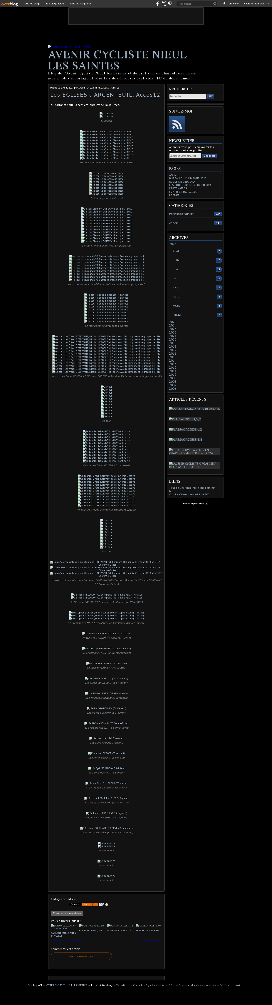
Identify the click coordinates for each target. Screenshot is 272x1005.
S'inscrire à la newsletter (67, 913)
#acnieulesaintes (181, 214)
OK (211, 96)
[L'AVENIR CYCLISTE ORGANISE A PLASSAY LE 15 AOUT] (195, 467)
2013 (173, 364)
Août (176, 251)
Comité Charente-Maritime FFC (189, 494)
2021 (173, 336)
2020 (173, 339)
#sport (174, 223)
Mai (175, 278)
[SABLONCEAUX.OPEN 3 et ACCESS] (195, 409)
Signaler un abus (155, 985)
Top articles (122, 985)
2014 (173, 360)
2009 (173, 378)
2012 (173, 367)
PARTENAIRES (178, 188)
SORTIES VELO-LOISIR (183, 191)
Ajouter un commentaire (81, 956)
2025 (173, 322)
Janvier (177, 314)
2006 (173, 388)
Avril (176, 287)
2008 (173, 381)
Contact (174, 195)
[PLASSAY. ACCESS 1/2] (186, 429)
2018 (173, 346)
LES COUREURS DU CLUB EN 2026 (190, 185)
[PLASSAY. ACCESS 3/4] (186, 440)
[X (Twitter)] (163, 3)
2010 (173, 374)
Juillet (177, 260)
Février (177, 305)
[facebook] (157, 3)
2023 (173, 329)
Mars (176, 296)
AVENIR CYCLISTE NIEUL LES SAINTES (117, 59)
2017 (173, 350)
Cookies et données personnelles (197, 985)
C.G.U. (171, 985)
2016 (173, 353)
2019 (173, 343)
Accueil (173, 175)
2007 (173, 385)
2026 (173, 244)
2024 (173, 325)
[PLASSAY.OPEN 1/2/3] (186, 419)
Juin (175, 269)
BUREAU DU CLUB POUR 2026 (187, 178)
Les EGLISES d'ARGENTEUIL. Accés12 (105, 94)
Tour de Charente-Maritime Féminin (192, 487)
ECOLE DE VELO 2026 (182, 181)
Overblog (202, 503)
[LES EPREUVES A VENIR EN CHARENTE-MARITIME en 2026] (195, 453)
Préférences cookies (231, 985)
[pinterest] (169, 3)
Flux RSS (177, 124)
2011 (173, 371)
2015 (173, 357)
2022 (173, 332)
